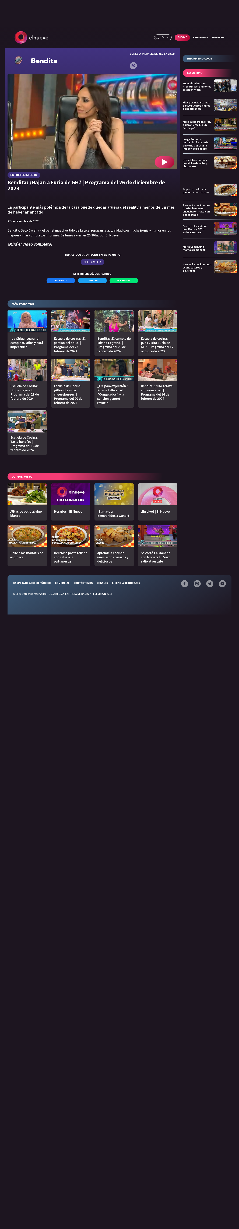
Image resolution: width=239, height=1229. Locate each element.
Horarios (218, 37)
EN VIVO (182, 37)
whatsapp (124, 280)
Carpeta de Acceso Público (32, 583)
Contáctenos (83, 583)
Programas (200, 37)
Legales (102, 583)
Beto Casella (92, 262)
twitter (92, 280)
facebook (61, 280)
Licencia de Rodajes (126, 583)
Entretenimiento (23, 175)
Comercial (62, 583)
